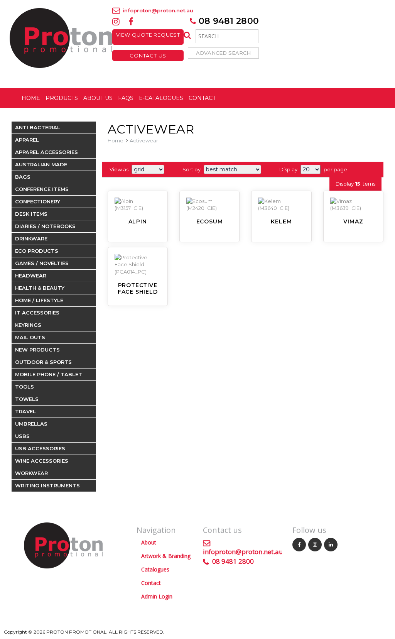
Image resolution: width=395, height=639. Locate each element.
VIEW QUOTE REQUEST (148, 37)
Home (31, 98)
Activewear (144, 140)
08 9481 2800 (227, 21)
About (148, 542)
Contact (202, 98)
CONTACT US (148, 55)
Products (62, 98)
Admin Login (156, 596)
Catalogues (155, 569)
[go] (186, 35)
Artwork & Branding (166, 556)
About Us (98, 98)
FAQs (125, 98)
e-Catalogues (161, 98)
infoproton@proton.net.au (157, 10)
